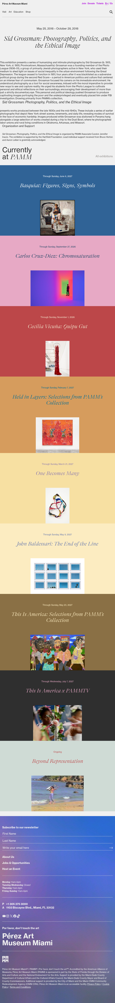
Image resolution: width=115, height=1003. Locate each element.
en (106, 3)
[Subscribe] (111, 848)
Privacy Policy (94, 984)
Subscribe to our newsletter (20, 827)
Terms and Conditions (20, 987)
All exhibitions (104, 156)
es (111, 3)
